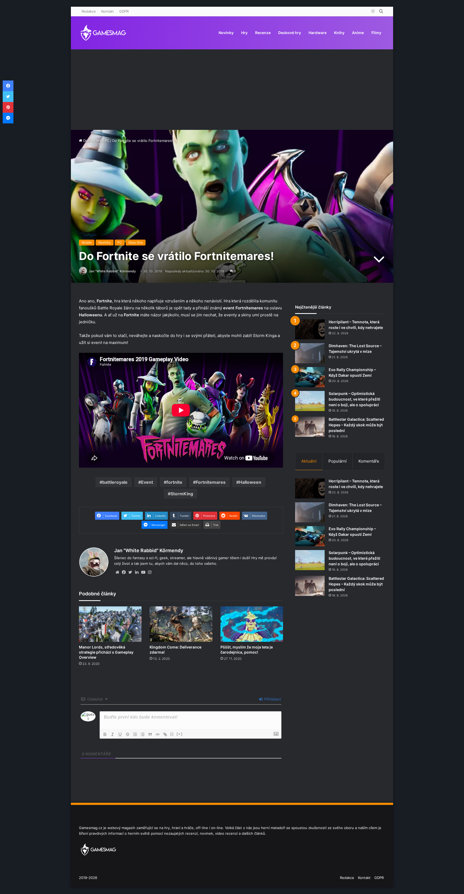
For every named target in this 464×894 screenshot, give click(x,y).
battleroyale (115, 482)
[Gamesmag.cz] (103, 32)
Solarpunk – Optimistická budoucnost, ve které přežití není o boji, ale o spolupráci (354, 399)
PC (107, 140)
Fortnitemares (211, 482)
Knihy (339, 32)
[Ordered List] (135, 734)
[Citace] (150, 734)
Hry (244, 32)
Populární (337, 461)
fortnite (174, 482)
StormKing (182, 493)
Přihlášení (272, 699)
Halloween (250, 482)
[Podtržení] (120, 734)
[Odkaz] (165, 734)
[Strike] (127, 734)
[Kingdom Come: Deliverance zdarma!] (181, 624)
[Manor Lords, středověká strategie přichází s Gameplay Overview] (110, 624)
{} (172, 734)
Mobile (87, 242)
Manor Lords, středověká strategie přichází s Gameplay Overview (106, 652)
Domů (87, 140)
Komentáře (368, 461)
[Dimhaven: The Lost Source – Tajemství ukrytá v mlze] (310, 353)
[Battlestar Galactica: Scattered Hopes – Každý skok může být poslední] (310, 427)
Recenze (263, 32)
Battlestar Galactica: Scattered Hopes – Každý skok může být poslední (356, 425)
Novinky (226, 32)
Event (147, 482)
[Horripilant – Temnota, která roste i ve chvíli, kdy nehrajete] (310, 329)
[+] (180, 734)
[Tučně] (105, 734)
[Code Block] (157, 734)
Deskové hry (289, 32)
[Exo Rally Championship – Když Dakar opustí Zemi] (310, 377)
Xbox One (135, 242)
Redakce (89, 11)
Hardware (318, 32)
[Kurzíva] (112, 734)
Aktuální (309, 461)
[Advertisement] (232, 89)
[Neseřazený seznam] (142, 734)
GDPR (124, 11)
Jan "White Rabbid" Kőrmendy (112, 271)
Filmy (376, 32)
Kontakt (107, 11)
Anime (358, 32)
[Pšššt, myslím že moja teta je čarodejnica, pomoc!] (251, 624)
